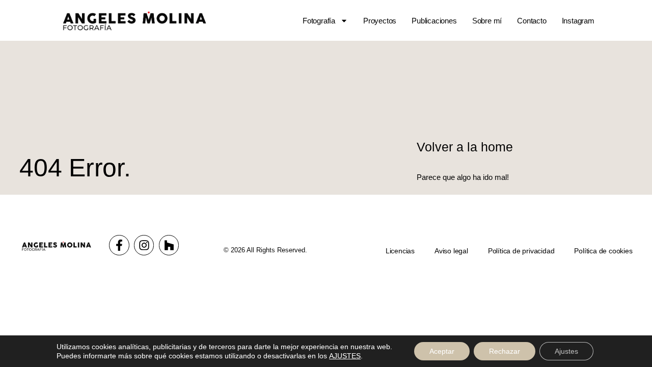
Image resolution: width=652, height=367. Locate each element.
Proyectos (379, 20)
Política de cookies (603, 251)
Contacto (531, 20)
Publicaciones (434, 20)
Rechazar (504, 351)
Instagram (578, 20)
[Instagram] (144, 245)
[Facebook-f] (119, 245)
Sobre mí (487, 20)
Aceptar (441, 351)
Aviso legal (451, 251)
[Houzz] (169, 245)
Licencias (400, 251)
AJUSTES (345, 356)
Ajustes (566, 351)
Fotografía (319, 20)
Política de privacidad (521, 251)
